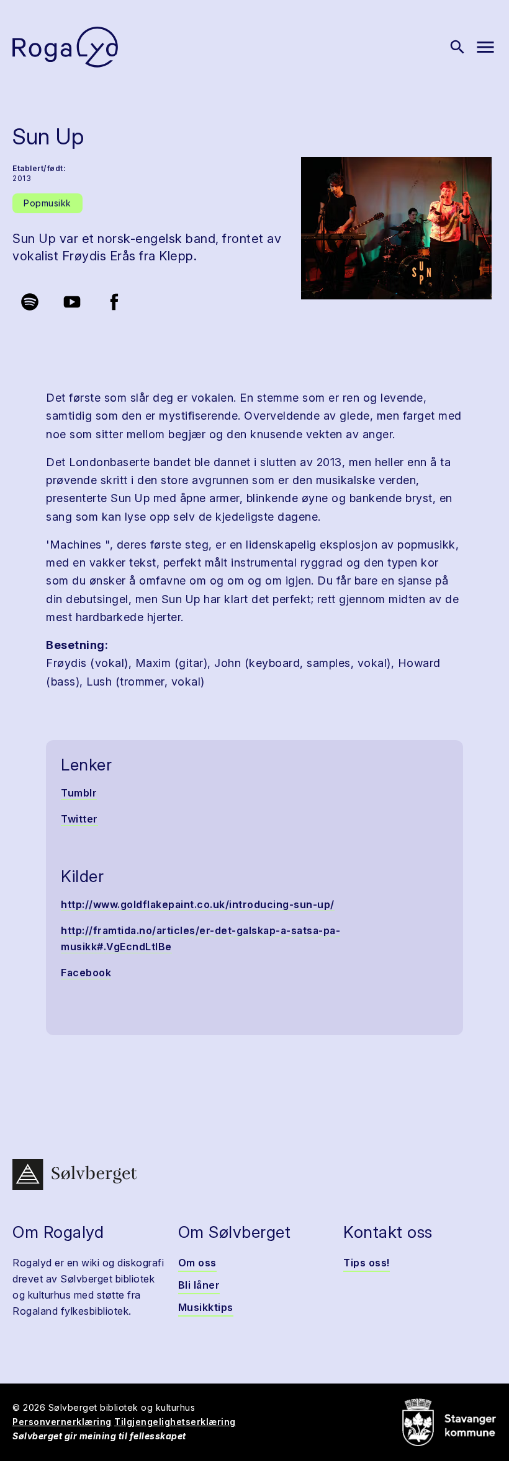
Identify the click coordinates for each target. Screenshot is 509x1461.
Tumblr (79, 793)
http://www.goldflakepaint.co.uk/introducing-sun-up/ (198, 904)
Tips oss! (366, 1262)
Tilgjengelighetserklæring (175, 1421)
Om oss (197, 1262)
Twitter (79, 819)
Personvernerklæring (62, 1421)
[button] (396, 228)
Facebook (86, 972)
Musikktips (205, 1307)
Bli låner (199, 1285)
